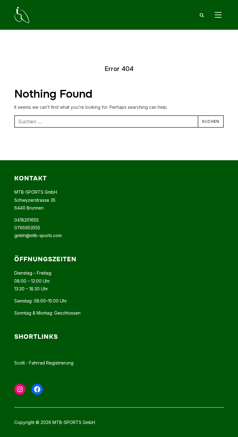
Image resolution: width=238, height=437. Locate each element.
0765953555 (27, 227)
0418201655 (26, 220)
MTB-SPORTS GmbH (35, 192)
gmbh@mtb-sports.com (38, 235)
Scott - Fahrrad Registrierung (43, 362)
